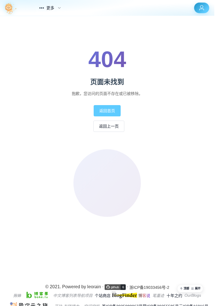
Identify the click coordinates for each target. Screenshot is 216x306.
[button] (190, 288)
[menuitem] (16, 8)
